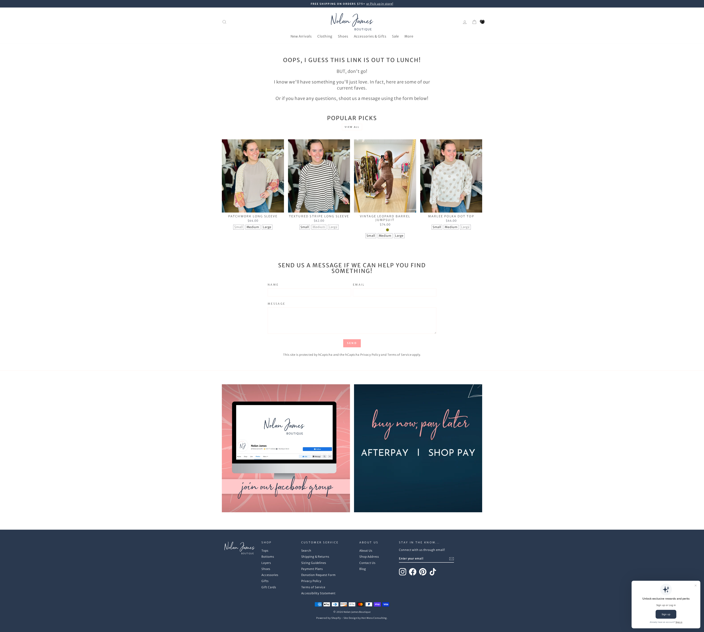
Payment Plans (312, 569)
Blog (362, 569)
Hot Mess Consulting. (374, 618)
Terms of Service (399, 354)
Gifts (265, 581)
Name (273, 284)
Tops (264, 550)
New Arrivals (301, 36)
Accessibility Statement (318, 593)
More (408, 36)
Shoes (343, 36)
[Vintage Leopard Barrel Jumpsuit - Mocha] (382, 230)
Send (352, 343)
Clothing (324, 36)
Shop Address (369, 556)
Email (359, 284)
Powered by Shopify (328, 618)
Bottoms (267, 556)
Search (306, 550)
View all (352, 127)
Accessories (269, 575)
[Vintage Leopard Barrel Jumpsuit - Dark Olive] (387, 230)
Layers (266, 563)
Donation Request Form (318, 575)
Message (276, 303)
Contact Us (367, 563)
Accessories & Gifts (370, 36)
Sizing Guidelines (313, 563)
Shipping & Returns (315, 556)
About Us (365, 550)
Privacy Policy (370, 354)
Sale (395, 36)
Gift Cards (268, 587)
